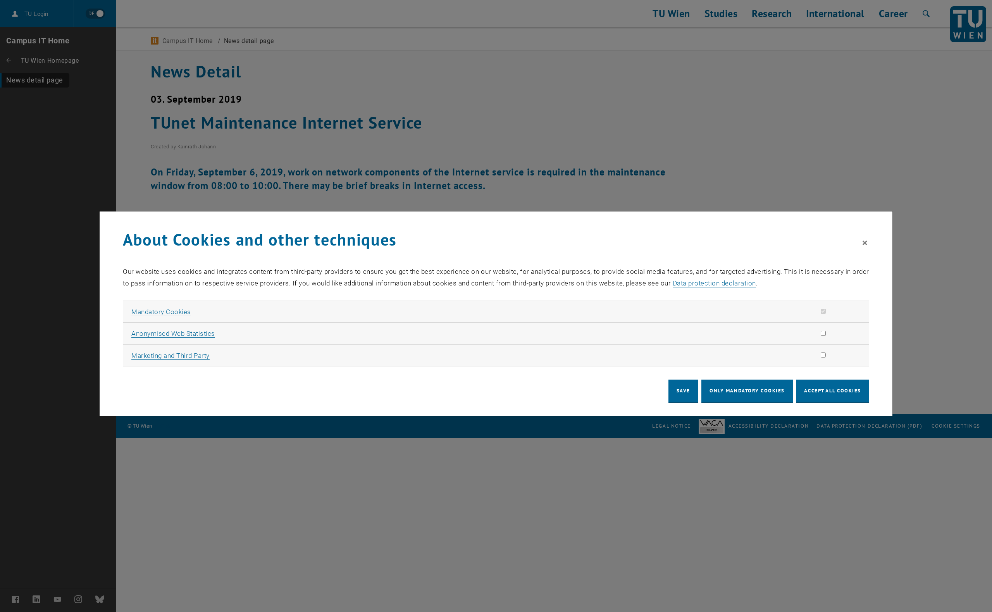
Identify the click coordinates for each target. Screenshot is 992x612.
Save (683, 390)
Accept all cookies (832, 390)
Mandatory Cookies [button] (161, 312)
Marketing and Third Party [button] (170, 355)
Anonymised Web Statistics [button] (173, 333)
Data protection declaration (714, 283)
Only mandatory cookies (747, 390)
